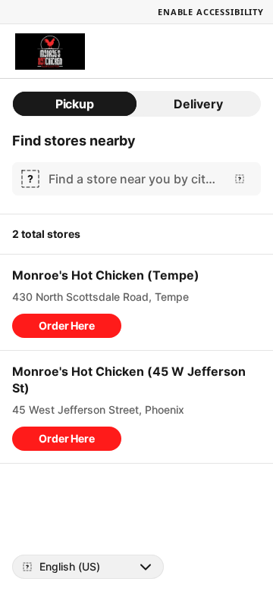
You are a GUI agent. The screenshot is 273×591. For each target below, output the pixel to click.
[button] (66, 326)
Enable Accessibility (211, 11)
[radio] (74, 104)
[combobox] (133, 178)
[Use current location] (240, 179)
